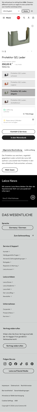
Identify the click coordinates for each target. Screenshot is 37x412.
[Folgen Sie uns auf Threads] (27, 364)
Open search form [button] (24, 17)
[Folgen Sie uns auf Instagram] (5, 364)
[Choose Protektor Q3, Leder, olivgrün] (18, 92)
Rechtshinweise (26, 385)
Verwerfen (32, 11)
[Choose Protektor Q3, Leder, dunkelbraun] (18, 101)
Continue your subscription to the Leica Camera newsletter (33, 197)
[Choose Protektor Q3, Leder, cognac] (18, 83)
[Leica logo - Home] (18, 17)
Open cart (33, 17)
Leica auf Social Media (18, 371)
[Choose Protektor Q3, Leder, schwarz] (18, 74)
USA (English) (7, 11)
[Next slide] (32, 51)
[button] (33, 236)
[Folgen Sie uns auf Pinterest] (32, 364)
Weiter (25, 11)
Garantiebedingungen (21, 390)
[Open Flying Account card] (29, 17)
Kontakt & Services (18, 131)
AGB (16, 401)
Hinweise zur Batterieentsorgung (13, 396)
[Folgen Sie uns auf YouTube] (10, 364)
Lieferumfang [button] (29, 150)
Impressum (5, 385)
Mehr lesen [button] (10, 170)
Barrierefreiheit (7, 390)
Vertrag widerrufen (14, 346)
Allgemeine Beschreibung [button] (12, 150)
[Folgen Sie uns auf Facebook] (16, 364)
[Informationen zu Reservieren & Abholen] (33, 119)
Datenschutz (15, 385)
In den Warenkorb (18, 137)
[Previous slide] (28, 51)
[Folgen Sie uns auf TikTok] (21, 364)
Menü (8, 18)
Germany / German (17, 227)
